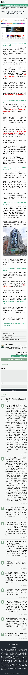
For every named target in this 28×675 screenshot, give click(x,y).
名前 (2, 383)
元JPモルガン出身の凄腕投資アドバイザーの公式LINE (14, 301)
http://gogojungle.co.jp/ (10, 335)
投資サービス (6, 7)
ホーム (2, 7)
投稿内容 (3, 368)
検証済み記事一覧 (23, 356)
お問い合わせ (15, 644)
